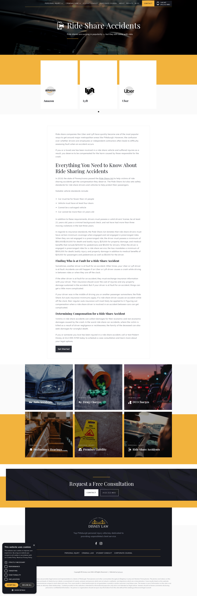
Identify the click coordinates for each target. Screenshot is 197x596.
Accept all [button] (11, 585)
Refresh (120, 572)
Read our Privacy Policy (24, 557)
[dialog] (19, 568)
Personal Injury (72, 553)
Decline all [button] (26, 585)
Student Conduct (90, 3)
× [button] (34, 545)
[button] (53, 3)
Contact (148, 3)
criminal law (72, 3)
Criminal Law (88, 553)
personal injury (53, 3)
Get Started (63, 349)
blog (137, 3)
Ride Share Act (106, 178)
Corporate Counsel (108, 3)
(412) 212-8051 (109, 493)
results (129, 3)
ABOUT (121, 3)
